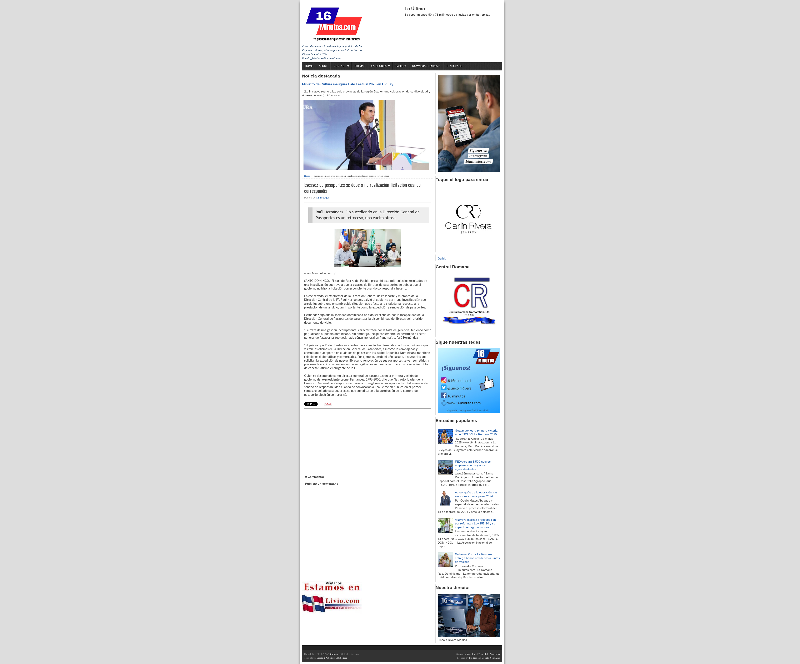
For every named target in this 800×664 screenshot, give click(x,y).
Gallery (400, 65)
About (323, 65)
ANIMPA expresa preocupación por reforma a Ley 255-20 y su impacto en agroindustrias (475, 523)
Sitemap (360, 65)
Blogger (473, 658)
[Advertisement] (336, 437)
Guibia (442, 258)
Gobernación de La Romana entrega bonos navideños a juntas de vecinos (477, 558)
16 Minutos (333, 654)
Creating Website (325, 658)
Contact (340, 65)
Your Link (472, 654)
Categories (378, 65)
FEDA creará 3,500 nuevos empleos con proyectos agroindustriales (473, 465)
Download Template (426, 65)
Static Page (454, 65)
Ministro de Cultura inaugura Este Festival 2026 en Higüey (347, 84)
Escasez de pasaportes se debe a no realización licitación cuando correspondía (362, 188)
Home (309, 65)
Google (485, 658)
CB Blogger (322, 197)
